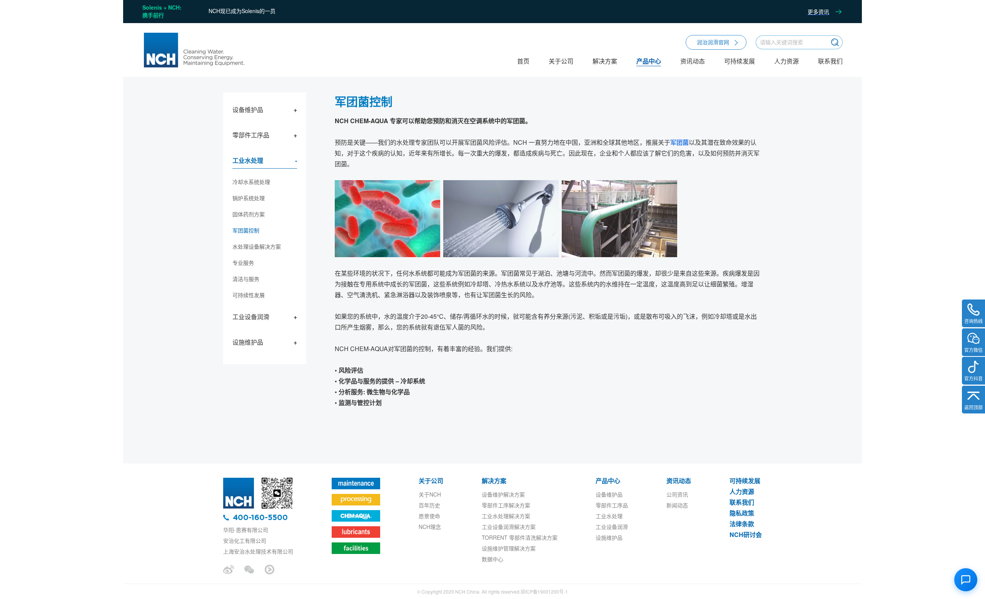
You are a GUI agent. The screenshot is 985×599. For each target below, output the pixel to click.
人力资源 (786, 61)
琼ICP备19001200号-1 (544, 591)
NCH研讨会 (746, 534)
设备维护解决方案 (503, 494)
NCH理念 (430, 526)
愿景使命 (429, 516)
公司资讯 (677, 494)
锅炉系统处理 (248, 198)
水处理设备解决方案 (256, 246)
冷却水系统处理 (251, 182)
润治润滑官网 (713, 42)
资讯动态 (692, 61)
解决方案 (605, 61)
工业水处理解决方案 (506, 516)
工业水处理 (247, 160)
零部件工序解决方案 (506, 505)
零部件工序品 (250, 135)
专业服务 (243, 262)
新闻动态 (677, 505)
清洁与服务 (245, 279)
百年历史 (429, 505)
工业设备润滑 (250, 316)
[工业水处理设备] (238, 480)
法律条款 (742, 523)
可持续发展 (739, 61)
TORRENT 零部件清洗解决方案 (520, 537)
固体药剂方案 (248, 214)
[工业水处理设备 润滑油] (193, 50)
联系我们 (830, 61)
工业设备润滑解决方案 (509, 526)
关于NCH (430, 494)
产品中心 (648, 61)
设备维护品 (247, 109)
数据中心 (492, 559)
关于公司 (561, 61)
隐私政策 (742, 513)
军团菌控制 (245, 230)
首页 (523, 61)
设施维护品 (247, 342)
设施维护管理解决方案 (509, 548)
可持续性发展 (248, 295)
